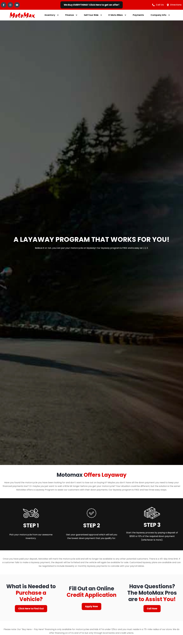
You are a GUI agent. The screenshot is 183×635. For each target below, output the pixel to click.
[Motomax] (22, 15)
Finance (69, 15)
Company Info (158, 15)
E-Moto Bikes (116, 15)
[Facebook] (3, 5)
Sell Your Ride (91, 15)
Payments (138, 15)
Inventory (50, 15)
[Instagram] (10, 5)
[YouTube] (17, 5)
